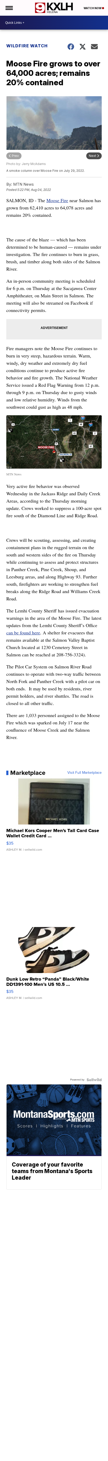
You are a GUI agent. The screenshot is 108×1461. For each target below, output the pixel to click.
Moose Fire (57, 200)
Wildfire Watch (27, 45)
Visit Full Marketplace (84, 773)
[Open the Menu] (9, 7)
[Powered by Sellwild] (94, 1080)
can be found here (23, 632)
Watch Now (93, 8)
